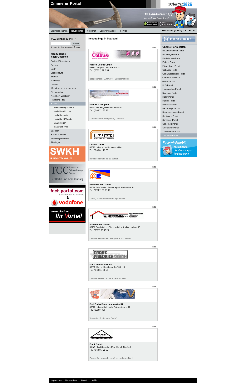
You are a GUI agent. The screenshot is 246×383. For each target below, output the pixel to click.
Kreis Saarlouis (61, 115)
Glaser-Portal (168, 81)
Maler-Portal (168, 97)
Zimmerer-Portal (66, 3)
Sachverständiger (108, 31)
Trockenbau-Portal (171, 131)
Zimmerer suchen (59, 31)
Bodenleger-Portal (170, 54)
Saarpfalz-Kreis (61, 127)
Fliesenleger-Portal (171, 66)
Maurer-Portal (168, 101)
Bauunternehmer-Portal (173, 50)
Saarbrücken (60, 123)
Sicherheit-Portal (170, 124)
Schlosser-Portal (170, 116)
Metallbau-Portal (169, 104)
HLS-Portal (167, 85)
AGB (94, 380)
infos (154, 47)
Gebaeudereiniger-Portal (173, 74)
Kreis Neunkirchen (62, 111)
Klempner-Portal (169, 93)
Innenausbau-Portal (171, 89)
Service (123, 31)
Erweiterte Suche (72, 47)
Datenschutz (71, 380)
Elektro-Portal (168, 62)
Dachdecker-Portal (171, 58)
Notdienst (91, 31)
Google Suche (57, 47)
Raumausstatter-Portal (173, 112)
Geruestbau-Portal (171, 77)
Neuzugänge (77, 31)
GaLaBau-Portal (169, 70)
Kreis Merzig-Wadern (64, 107)
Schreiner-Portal (170, 120)
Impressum (56, 380)
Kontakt (84, 380)
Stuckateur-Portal (170, 128)
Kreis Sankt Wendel (63, 119)
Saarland (112, 38)
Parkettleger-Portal (171, 108)
